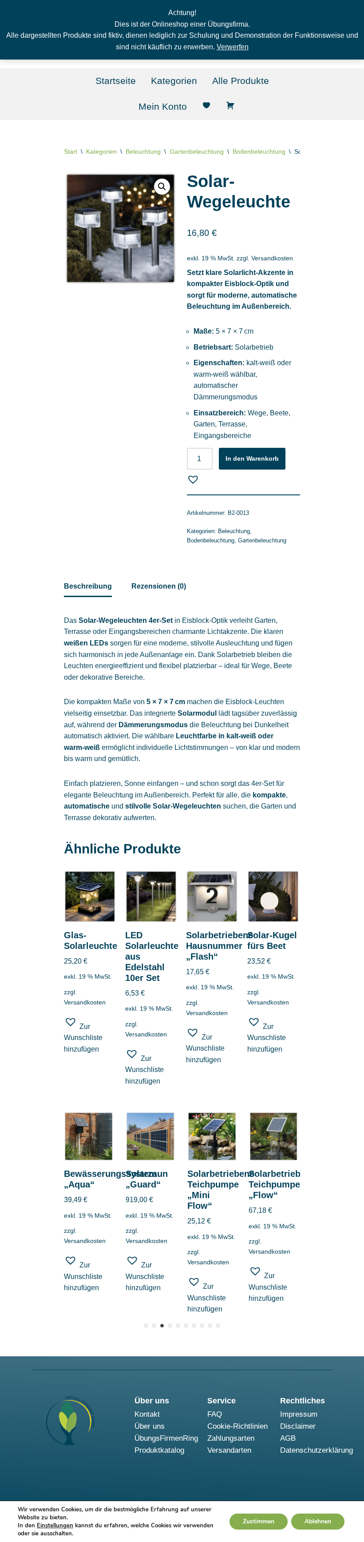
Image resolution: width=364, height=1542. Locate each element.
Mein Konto (162, 106)
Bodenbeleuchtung (259, 151)
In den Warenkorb (252, 458)
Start (70, 151)
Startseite (115, 81)
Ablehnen (318, 1521)
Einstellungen (55, 1526)
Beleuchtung (143, 151)
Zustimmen (258, 1521)
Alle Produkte (240, 81)
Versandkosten (272, 258)
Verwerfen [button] (233, 47)
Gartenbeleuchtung (197, 151)
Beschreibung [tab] (88, 586)
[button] (162, 187)
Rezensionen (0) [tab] (158, 586)
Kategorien (174, 81)
